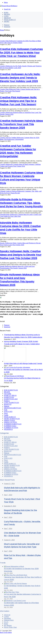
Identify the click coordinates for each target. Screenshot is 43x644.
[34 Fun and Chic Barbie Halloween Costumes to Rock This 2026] (11, 592)
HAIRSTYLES (9, 444)
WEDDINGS (8, 476)
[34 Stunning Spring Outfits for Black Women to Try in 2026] (14, 376)
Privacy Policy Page (10, 627)
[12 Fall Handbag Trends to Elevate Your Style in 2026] (15, 583)
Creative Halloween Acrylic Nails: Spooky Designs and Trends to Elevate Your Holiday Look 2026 (20, 78)
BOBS (6, 12)
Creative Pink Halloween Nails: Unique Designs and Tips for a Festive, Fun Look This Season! (18, 101)
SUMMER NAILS (10, 472)
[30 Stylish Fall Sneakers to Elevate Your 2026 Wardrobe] (14, 566)
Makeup (6, 453)
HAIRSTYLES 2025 (11, 446)
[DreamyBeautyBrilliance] (8, 6)
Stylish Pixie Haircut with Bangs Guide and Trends (23, 363)
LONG (6, 16)
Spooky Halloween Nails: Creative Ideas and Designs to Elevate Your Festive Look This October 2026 (20, 255)
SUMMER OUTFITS (11, 474)
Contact (6, 616)
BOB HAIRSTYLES (11, 437)
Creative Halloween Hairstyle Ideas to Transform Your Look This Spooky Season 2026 (21, 124)
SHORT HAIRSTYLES (12, 465)
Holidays (7, 447)
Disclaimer (7, 618)
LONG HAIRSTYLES (11, 449)
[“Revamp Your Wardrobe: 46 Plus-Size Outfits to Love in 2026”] (15, 575)
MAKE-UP (7, 451)
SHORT (6, 21)
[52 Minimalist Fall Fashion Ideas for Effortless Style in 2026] (15, 600)
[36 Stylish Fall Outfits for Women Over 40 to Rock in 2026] (17, 367)
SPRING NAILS (9, 467)
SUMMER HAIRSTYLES (12, 471)
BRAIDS (7, 14)
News (6, 460)
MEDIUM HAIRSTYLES (12, 455)
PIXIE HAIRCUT (10, 20)
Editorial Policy (9, 620)
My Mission (8, 625)
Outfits (6, 462)
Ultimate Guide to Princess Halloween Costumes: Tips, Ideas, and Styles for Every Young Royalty (21, 203)
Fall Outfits (7, 440)
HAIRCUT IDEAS (10, 442)
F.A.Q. (6, 622)
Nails (5, 456)
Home (2, 30)
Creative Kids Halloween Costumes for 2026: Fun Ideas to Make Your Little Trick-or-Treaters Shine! (21, 52)
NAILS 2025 (8, 458)
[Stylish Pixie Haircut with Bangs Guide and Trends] (15, 361)
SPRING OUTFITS (10, 469)
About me (7, 615)
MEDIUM (7, 18)
